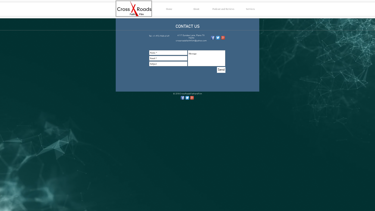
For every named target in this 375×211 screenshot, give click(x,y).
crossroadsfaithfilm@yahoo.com (191, 40)
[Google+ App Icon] (223, 38)
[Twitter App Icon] (218, 38)
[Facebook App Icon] (213, 38)
